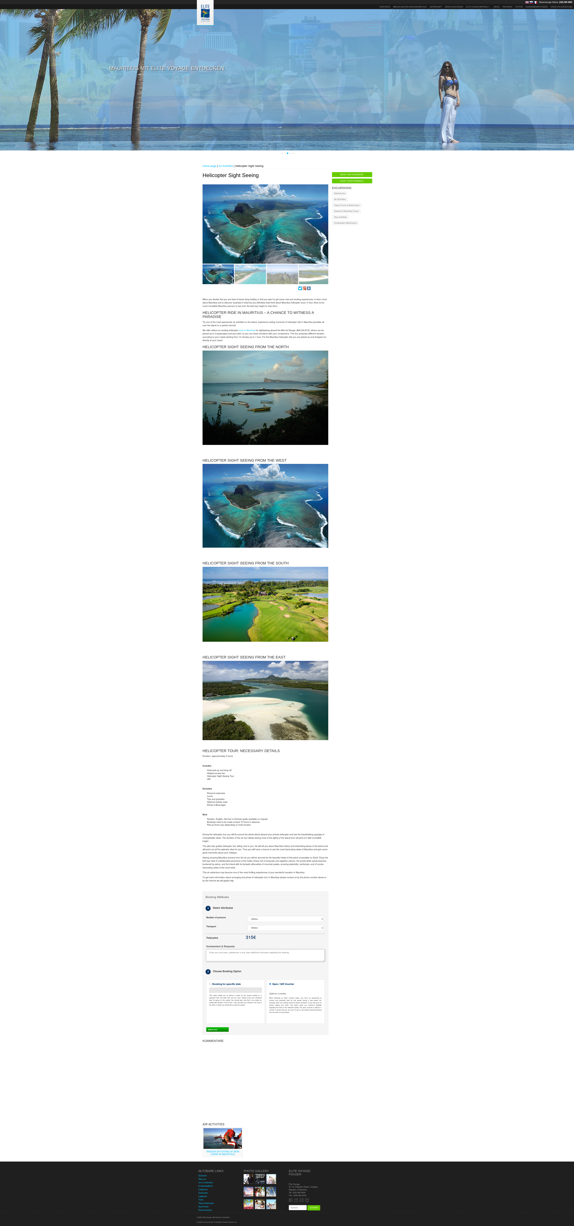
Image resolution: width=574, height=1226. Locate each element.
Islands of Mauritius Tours (346, 210)
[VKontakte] (309, 288)
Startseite (384, 6)
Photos (519, 6)
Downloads (203, 1192)
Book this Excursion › (352, 174)
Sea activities (340, 216)
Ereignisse (202, 1189)
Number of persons (216, 917)
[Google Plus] (304, 288)
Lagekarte (202, 1196)
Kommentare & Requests (220, 946)
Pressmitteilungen (206, 1202)
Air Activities (340, 199)
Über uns (202, 1178)
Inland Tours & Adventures (346, 204)
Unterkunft (436, 6)
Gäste (497, 6)
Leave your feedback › (352, 180)
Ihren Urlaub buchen (562, 6)
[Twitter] (300, 288)
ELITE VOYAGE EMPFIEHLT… (478, 6)
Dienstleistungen (454, 6)
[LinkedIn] (322, 288)
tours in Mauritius (247, 330)
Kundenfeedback (205, 1185)
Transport (211, 926)
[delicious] (317, 288)
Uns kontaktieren (205, 1182)
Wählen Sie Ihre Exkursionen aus (410, 6)
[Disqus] (265, 1081)
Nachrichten (203, 1206)
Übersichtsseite (205, 1209)
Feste (200, 1199)
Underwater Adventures (345, 222)
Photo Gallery (256, 1170)
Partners (507, 6)
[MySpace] (313, 288)
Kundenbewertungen (537, 6)
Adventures (339, 193)
